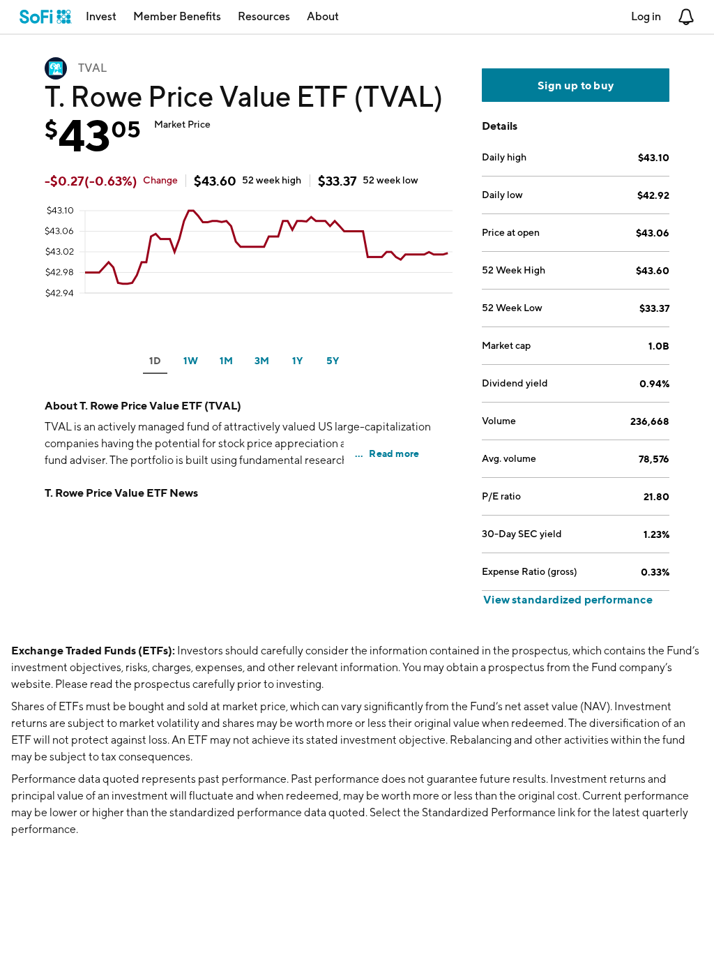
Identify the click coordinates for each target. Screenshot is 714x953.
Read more (394, 453)
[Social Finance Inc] (46, 17)
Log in (646, 16)
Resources (264, 16)
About (323, 16)
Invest (101, 16)
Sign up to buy (576, 85)
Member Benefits (177, 16)
